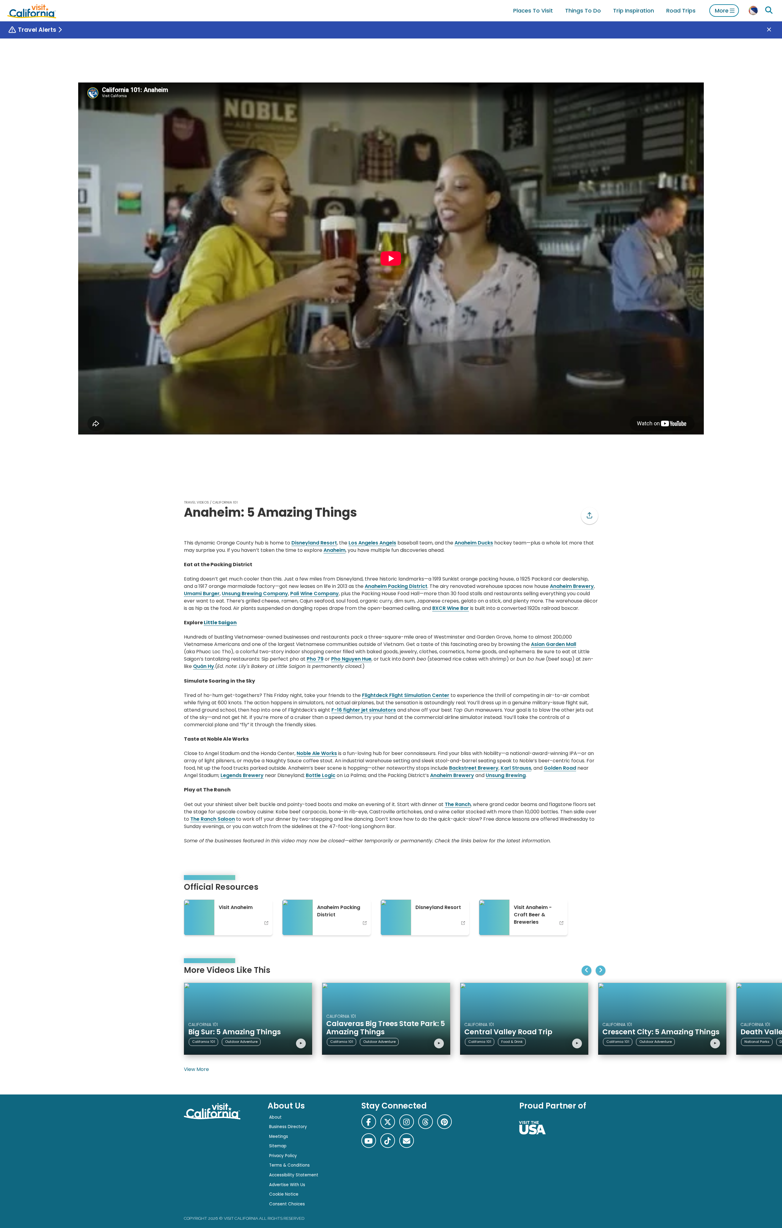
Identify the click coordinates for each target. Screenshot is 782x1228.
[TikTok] (387, 1140)
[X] (387, 1121)
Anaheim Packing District (396, 586)
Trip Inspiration (633, 10)
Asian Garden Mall (553, 644)
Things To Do (583, 10)
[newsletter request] (406, 1140)
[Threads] (425, 1121)
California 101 (225, 502)
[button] (589, 515)
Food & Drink (512, 1041)
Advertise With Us (287, 1185)
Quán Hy (203, 666)
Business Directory (288, 1127)
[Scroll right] (600, 970)
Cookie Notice (283, 1194)
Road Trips (681, 10)
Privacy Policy (283, 1156)
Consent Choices (287, 1204)
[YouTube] (368, 1140)
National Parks (756, 1041)
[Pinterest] (444, 1121)
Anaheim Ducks (474, 542)
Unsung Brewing (506, 775)
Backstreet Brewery (474, 768)
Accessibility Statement (293, 1175)
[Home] (31, 10)
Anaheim (334, 550)
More (722, 10)
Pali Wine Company (314, 593)
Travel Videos (196, 502)
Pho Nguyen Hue (351, 658)
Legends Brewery (242, 775)
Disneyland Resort (314, 542)
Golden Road (560, 768)
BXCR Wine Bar (450, 608)
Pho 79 (315, 658)
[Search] (769, 10)
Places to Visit (533, 10)
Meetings (278, 1136)
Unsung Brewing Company (255, 593)
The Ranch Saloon (212, 819)
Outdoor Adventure (241, 1041)
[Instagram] (406, 1121)
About (275, 1117)
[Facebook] (368, 1121)
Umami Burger (202, 593)
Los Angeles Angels (372, 542)
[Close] (773, 30)
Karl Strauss (516, 768)
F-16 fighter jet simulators (363, 709)
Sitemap (278, 1146)
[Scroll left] (586, 970)
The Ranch (458, 804)
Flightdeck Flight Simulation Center (405, 695)
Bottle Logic (320, 775)
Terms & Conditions (289, 1165)
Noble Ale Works (317, 753)
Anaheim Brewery (572, 586)
